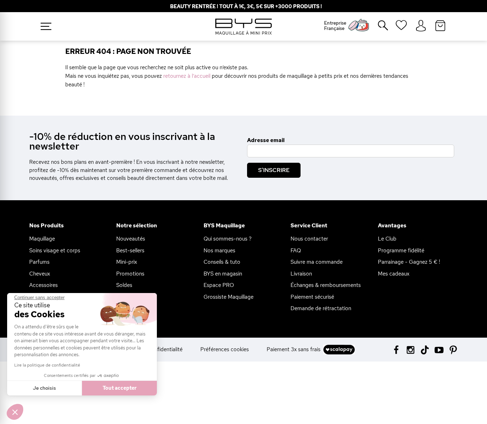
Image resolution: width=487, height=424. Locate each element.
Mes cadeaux (393, 273)
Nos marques (219, 250)
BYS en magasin (223, 273)
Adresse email (265, 140)
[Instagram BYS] (410, 349)
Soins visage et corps (54, 250)
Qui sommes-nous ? (228, 238)
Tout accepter (120, 388)
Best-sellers (130, 250)
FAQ (296, 250)
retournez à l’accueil (186, 76)
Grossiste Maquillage (228, 297)
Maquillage (42, 238)
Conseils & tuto (222, 262)
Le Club (387, 238)
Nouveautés (130, 238)
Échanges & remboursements (326, 285)
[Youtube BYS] (439, 349)
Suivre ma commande (317, 262)
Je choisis (44, 388)
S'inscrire (273, 170)
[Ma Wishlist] (401, 27)
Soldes (124, 285)
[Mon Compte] (420, 26)
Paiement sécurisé (312, 297)
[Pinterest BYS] (453, 349)
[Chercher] (378, 28)
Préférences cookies (224, 349)
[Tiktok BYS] (424, 349)
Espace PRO (219, 285)
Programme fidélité (401, 250)
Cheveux (39, 273)
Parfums (39, 262)
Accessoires (43, 285)
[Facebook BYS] (396, 349)
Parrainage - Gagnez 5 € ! (409, 262)
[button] (15, 411)
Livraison (301, 273)
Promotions (130, 273)
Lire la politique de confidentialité (47, 365)
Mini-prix (126, 262)
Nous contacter (309, 238)
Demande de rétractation (321, 308)
